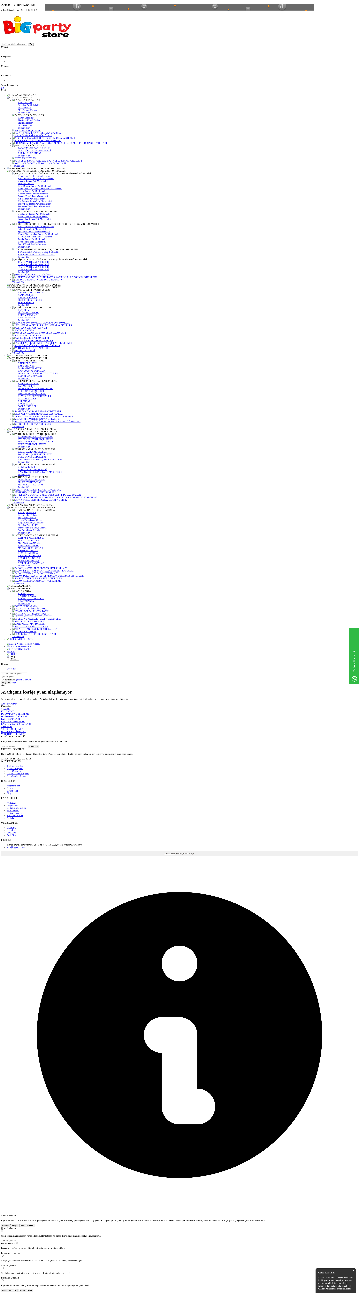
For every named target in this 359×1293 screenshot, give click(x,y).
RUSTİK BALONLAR (28, 553)
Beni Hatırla (10, 679)
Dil (8, 659)
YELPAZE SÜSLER (27, 297)
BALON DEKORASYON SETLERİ (66, 576)
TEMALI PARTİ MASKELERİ (32, 469)
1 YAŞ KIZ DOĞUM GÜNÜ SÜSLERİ (36, 254)
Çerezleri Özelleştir (10, 1225)
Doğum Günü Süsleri (16, 808)
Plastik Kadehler (25, 123)
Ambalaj (10, 818)
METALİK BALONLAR (29, 543)
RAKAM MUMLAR (27, 315)
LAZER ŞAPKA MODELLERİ (32, 452)
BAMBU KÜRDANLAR (30, 153)
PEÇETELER (34, 130)
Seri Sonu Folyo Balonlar (29, 530)
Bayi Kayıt (24, 649)
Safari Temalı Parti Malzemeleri (32, 229)
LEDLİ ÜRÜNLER (27, 398)
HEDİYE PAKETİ (40, 608)
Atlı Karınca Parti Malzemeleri (31, 199)
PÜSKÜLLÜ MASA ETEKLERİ (60, 138)
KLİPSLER (30, 631)
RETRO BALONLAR (28, 545)
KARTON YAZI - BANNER (31, 292)
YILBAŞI (5, 709)
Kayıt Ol (15, 682)
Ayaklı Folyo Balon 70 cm (30, 520)
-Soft (166, 854)
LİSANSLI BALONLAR (29, 555)
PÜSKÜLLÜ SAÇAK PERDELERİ (65, 161)
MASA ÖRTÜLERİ (42, 135)
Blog (9, 793)
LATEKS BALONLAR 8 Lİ (31, 538)
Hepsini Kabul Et (27, 1225)
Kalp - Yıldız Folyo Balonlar (30, 522)
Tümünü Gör (24, 112)
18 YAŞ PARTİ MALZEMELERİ (33, 262)
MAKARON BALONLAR (30, 548)
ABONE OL (33, 746)
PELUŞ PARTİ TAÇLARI (30, 482)
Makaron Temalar (26, 183)
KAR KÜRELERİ (40, 338)
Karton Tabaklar (25, 102)
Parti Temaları (13, 810)
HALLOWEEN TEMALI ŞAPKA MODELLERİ (40, 459)
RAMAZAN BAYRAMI (49, 411)
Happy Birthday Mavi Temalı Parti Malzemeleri (39, 234)
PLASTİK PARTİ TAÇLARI (31, 479)
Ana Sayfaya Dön (9, 704)
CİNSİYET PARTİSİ (27, 363)
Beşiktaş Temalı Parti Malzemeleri (33, 216)
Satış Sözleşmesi (14, 771)
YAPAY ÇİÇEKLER (43, 340)
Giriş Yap (6, 682)
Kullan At (11, 803)
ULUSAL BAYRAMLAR (51, 414)
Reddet (172, 1220)
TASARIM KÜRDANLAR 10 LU (34, 148)
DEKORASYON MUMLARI (56, 323)
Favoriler (11, 651)
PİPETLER (30, 158)
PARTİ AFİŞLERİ (40, 348)
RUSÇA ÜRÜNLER (43, 274)
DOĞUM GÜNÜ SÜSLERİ (14, 716)
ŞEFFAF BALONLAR (28, 560)
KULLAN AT (7, 711)
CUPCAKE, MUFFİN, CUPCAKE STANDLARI (83, 143)
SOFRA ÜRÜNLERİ (27, 406)
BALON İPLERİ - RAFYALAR (59, 571)
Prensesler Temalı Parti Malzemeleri (34, 206)
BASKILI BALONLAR (29, 558)
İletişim (10, 788)
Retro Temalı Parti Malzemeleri (32, 242)
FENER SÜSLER (26, 302)
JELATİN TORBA (41, 611)
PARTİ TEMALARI (10, 719)
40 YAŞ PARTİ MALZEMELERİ (33, 269)
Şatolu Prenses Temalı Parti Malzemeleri (36, 178)
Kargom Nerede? (32, 644)
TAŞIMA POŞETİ (40, 614)
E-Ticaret (172, 854)
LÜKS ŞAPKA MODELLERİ (32, 457)
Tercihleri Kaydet (25, 1290)
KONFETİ (29, 350)
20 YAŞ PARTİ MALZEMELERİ (33, 264)
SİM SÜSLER (34, 335)
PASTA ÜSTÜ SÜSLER (48, 345)
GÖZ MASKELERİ (27, 467)
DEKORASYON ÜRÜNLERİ (32, 393)
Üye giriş (11, 830)
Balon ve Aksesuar (15, 815)
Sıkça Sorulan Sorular (16, 776)
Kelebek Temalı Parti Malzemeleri (33, 193)
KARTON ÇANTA (27, 596)
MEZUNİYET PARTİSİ (48, 419)
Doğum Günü (13, 805)
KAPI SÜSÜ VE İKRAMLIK (31, 371)
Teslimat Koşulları (15, 766)
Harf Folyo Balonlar (27, 512)
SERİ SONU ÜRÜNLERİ (13, 729)
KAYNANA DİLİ (39, 328)
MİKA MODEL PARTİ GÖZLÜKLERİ (36, 441)
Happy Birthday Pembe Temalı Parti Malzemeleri (40, 188)
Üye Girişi (11, 669)
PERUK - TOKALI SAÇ (49, 490)
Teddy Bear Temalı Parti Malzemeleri (34, 204)
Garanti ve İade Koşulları (18, 773)
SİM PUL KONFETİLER (50, 578)
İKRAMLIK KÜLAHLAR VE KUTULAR (38, 373)
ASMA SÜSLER (26, 295)
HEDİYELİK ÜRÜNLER (30, 376)
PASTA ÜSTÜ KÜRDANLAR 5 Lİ (34, 150)
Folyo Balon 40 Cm (27, 517)
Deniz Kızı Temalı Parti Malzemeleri (34, 176)
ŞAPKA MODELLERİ (28, 383)
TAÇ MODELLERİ (27, 386)
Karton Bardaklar (25, 118)
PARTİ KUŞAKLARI (45, 492)
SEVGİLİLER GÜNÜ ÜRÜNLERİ (63, 421)
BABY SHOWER (26, 366)
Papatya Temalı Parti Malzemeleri (33, 196)
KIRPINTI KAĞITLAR (48, 629)
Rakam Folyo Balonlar (28, 515)
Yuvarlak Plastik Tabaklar (29, 105)
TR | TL (14, 654)
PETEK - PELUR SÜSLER (30, 300)
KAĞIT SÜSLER (26, 404)
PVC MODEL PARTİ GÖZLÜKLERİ (35, 439)
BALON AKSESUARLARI (54, 568)
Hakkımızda (25, 646)
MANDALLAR (37, 624)
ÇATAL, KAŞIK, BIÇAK (50, 133)
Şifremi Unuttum (23, 679)
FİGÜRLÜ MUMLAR (28, 312)
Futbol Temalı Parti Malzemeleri (32, 244)
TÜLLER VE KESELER (49, 619)
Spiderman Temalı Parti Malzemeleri (34, 231)
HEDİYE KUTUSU (42, 616)
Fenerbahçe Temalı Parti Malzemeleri (34, 219)
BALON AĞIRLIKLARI (49, 581)
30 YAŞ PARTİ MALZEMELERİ (33, 267)
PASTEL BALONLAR (28, 540)
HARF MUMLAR (26, 317)
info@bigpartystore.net (17, 847)
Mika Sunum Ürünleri (27, 110)
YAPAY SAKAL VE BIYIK (54, 500)
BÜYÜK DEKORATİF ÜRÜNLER (34, 396)
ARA (31, 44)
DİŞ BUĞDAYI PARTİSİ (30, 368)
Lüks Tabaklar (24, 107)
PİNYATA (29, 330)
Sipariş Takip (12, 791)
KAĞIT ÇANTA (26, 593)
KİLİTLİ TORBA (39, 626)
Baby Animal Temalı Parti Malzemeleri (35, 236)
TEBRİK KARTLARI (45, 634)
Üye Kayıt (11, 827)
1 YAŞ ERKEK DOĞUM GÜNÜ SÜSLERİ (38, 252)
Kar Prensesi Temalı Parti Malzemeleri (35, 201)
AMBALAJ (6, 726)
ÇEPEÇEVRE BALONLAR (31, 563)
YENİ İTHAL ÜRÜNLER (13, 734)
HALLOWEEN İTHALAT (13, 731)
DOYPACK (31, 606)
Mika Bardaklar (25, 125)
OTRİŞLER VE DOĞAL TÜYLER (64, 495)
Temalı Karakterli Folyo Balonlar (32, 528)
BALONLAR (24, 401)
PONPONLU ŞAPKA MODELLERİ (35, 454)
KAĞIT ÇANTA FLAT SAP (31, 598)
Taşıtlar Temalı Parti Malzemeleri (32, 239)
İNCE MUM (23, 310)
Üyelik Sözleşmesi (15, 768)
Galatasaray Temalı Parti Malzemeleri (34, 214)
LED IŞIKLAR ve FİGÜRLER (57, 325)
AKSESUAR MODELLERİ (31, 391)
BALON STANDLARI (47, 573)
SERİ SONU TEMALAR (50, 280)
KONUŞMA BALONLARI (53, 163)
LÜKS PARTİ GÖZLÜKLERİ (32, 444)
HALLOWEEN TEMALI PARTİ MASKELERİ (40, 472)
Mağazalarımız (13, 785)
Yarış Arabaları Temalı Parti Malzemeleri (36, 226)
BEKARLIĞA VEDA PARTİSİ (58, 416)
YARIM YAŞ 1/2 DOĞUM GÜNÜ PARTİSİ (76, 277)
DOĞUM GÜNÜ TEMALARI (15, 714)
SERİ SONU (27, 639)
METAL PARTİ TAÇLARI (30, 484)
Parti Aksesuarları (14, 813)
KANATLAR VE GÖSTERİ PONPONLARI (77, 497)
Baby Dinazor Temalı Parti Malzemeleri (35, 186)
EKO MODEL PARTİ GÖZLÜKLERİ (35, 436)
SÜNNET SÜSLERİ (43, 424)
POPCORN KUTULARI (49, 140)
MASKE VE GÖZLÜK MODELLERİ (35, 388)
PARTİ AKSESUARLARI (13, 721)
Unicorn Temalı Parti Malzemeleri (33, 181)
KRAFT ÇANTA (26, 601)
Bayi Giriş (11, 835)
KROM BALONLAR (28, 550)
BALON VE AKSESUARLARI (16, 724)
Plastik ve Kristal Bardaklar (30, 120)
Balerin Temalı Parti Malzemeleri (32, 191)
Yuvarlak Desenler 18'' (28, 525)
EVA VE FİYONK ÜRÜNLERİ (59, 343)
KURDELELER (37, 621)
